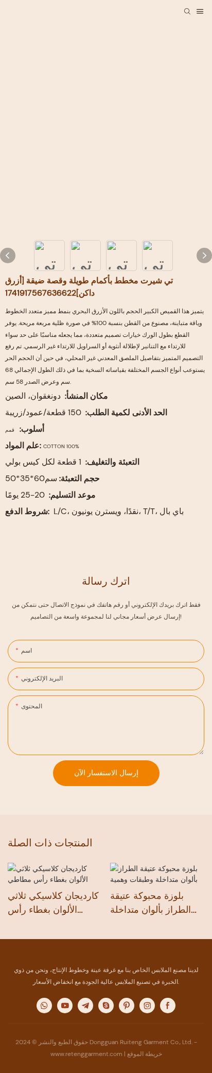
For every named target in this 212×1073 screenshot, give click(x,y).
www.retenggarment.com (87, 1054)
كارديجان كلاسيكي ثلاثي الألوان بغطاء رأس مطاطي (53, 903)
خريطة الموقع (144, 1054)
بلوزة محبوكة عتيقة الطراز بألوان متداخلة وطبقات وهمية (150, 903)
